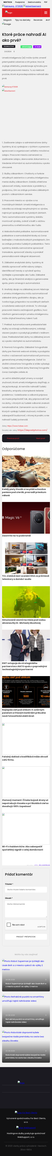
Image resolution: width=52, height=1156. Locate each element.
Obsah (8, 898)
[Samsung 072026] (26, 110)
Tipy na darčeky (22, 20)
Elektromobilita (34, 2)
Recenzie (38, 20)
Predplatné (20, 2)
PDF (45, 2)
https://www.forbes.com (17, 426)
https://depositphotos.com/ (32, 430)
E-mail (37, 47)
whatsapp (26, 47)
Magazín (7, 20)
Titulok (9, 884)
